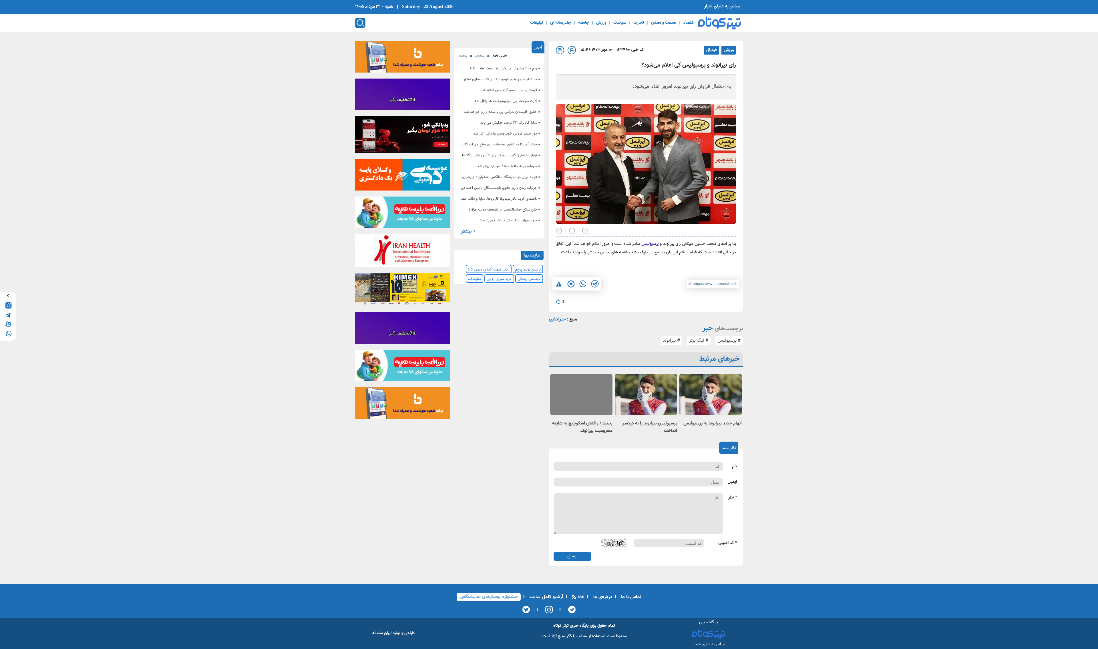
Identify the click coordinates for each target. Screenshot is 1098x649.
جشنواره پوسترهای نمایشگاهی (489, 596)
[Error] (559, 284)
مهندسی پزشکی (529, 279)
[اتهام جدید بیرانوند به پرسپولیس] (710, 394)
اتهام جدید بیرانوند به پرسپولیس (712, 423)
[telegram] (8, 314)
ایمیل (732, 482)
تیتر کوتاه (561, 625)
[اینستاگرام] (547, 609)
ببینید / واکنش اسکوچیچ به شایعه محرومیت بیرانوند (582, 427)
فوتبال (711, 50)
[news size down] (585, 230)
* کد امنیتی (727, 543)
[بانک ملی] (402, 58)
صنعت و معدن (663, 23)
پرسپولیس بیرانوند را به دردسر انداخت (649, 427)
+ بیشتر (468, 231)
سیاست (619, 23)
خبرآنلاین (557, 319)
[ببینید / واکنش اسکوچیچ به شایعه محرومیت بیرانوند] (581, 394)
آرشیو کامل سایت (545, 597)
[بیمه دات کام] (402, 96)
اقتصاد (688, 23)
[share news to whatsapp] (582, 284)
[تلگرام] (570, 609)
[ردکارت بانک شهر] (402, 136)
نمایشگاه (474, 279)
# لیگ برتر (698, 340)
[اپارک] (402, 214)
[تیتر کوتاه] (719, 23)
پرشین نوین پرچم (528, 270)
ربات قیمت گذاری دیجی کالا (488, 270)
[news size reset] (572, 230)
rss (580, 597)
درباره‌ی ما (602, 597)
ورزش (601, 23)
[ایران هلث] (402, 252)
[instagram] (8, 305)
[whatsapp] (8, 333)
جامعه (583, 23)
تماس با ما (630, 597)
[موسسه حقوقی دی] (402, 176)
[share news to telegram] (594, 284)
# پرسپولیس (729, 340)
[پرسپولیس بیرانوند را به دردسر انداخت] (646, 394)
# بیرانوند (671, 340)
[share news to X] (570, 284)
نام (734, 466)
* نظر (732, 497)
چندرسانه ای (560, 23)
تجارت (638, 23)
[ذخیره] (560, 50)
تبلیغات (536, 23)
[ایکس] (526, 609)
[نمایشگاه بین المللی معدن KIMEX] (402, 291)
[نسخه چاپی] (572, 50)
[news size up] (559, 230)
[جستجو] (360, 23)
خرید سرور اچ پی (499, 279)
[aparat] (8, 323)
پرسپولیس (649, 244)
